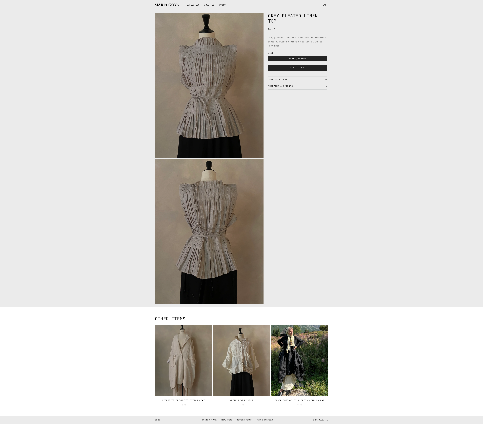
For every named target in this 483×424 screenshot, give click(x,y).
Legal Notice (226, 420)
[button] (281, 5)
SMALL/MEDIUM (297, 59)
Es (159, 420)
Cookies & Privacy (209, 420)
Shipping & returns (244, 420)
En (156, 420)
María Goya (323, 420)
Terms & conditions (265, 420)
